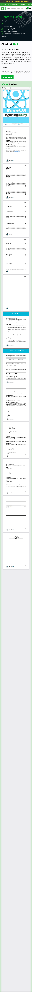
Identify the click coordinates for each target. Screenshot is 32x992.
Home (4, 4)
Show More (7, 77)
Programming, (8, 34)
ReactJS (4, 36)
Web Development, (19, 34)
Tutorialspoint (8, 24)
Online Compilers (13, 4)
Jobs (22, 4)
